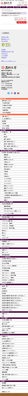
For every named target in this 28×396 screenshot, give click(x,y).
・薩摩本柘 (5, 154)
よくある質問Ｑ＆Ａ (6, 118)
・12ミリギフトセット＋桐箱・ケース (11, 211)
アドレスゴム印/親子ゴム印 (6, 323)
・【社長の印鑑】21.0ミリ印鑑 (10, 193)
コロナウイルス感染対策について (10, 353)
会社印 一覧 (4, 286)
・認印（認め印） (6, 139)
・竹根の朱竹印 (6, 197)
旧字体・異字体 (5, 128)
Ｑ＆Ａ (24, 7)
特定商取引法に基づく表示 (7, 51)
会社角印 (4, 293)
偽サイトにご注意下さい (7, 387)
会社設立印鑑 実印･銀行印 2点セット (10, 302)
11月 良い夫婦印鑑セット (8, 282)
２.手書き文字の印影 (7, 105)
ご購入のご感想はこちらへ (8, 346)
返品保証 (4, 121)
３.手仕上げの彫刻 (6, 107)
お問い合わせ (4, 53)
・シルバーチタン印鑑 (7, 213)
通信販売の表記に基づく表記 (8, 385)
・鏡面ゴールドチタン (7, 190)
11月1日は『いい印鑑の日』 (8, 280)
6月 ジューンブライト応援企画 (9, 265)
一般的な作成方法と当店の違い (9, 365)
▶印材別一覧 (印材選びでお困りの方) (11, 152)
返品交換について (5, 39)
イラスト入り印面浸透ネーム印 (6, 329)
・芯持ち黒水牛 (6, 169)
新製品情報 (4, 372)
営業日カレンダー (6, 391)
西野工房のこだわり (6, 100)
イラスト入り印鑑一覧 (7, 221)
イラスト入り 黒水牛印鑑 (8, 228)
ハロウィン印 (5, 237)
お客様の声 (4, 57)
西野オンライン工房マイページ (8, 61)
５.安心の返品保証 (6, 112)
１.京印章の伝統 (6, 103)
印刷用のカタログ (6, 357)
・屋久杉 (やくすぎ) (7, 166)
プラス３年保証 (5, 125)
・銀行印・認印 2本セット (8, 144)
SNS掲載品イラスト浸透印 (8, 332)
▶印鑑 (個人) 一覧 (6, 132)
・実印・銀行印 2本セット (8, 141)
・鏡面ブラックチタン (7, 188)
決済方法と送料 (5, 37)
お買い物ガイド (5, 116)
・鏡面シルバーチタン (7, 185)
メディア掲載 (5, 369)
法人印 (10, 7)
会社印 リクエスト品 (7, 310)
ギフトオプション (6, 246)
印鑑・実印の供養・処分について (10, 374)
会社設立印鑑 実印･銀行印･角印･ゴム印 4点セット (13, 295)
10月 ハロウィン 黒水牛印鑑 (9, 275)
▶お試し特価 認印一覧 (7, 203)
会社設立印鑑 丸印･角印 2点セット (10, 307)
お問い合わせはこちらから (8, 343)
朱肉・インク (5, 252)
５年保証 (4, 123)
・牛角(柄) (5, 171)
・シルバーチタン (6, 181)
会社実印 (4, 288)
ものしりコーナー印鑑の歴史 (8, 362)
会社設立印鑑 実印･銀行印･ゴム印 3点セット (12, 300)
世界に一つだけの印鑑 (7, 360)
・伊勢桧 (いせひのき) (7, 164)
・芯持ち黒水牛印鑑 (7, 208)
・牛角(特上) (5, 176)
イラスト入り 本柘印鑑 (7, 225)
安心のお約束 (4, 41)
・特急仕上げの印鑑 (7, 148)
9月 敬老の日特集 (6, 268)
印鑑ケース (4, 250)
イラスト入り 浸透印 (7, 223)
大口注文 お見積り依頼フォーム (10, 355)
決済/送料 (17, 7)
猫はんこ (4, 232)
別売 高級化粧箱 (6, 254)
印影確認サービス (6, 241)
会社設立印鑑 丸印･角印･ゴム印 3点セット (12, 305)
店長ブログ (4, 376)
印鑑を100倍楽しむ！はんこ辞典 (9, 367)
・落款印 (4, 200)
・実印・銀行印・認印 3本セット (10, 146)
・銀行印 (4, 136)
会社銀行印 (4, 291)
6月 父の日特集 (5, 263)
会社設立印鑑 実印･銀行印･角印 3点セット (12, 298)
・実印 (4, 134)
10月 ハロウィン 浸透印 (8, 277)
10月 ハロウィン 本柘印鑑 (8, 272)
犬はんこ (4, 235)
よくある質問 (4, 55)
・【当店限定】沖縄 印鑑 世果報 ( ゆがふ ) (12, 195)
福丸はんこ (4, 230)
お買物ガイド (5, 336)
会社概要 (3, 49)
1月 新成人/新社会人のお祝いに (9, 258)
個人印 (3, 7)
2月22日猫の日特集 (6, 261)
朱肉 (3, 316)
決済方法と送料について (7, 338)
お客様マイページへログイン (8, 350)
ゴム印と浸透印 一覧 (7, 320)
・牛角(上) (5, 173)
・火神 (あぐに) (6, 162)
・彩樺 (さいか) (6, 157)
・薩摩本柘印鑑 (6, 206)
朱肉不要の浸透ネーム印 (7, 217)
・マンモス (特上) (6, 178)
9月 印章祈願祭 (5, 270)
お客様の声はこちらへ (7, 348)
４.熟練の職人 (5, 110)
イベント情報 (5, 379)
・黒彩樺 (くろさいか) (7, 159)
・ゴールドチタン (6, 183)
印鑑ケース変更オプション (8, 243)
